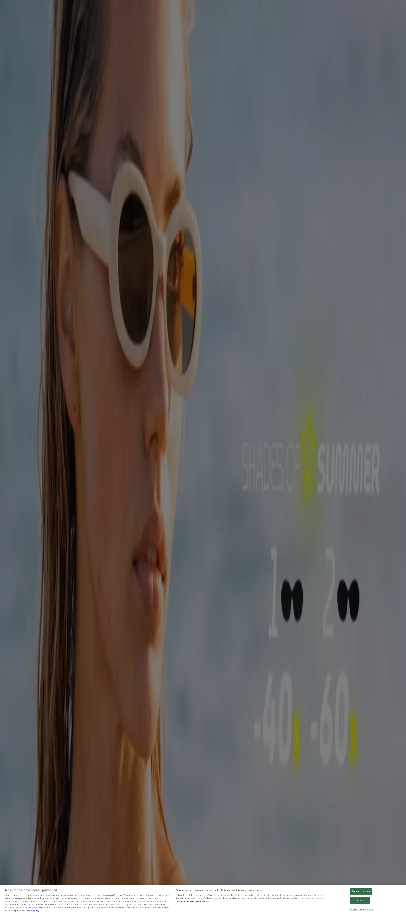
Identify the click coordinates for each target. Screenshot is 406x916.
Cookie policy (32, 910)
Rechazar (360, 900)
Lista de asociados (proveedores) (192, 901)
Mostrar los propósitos (361, 909)
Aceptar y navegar (361, 891)
